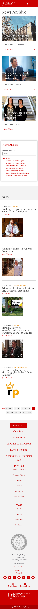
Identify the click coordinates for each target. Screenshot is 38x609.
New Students (19, 497)
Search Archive (8, 150)
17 (15, 408)
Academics (19, 437)
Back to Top (18, 426)
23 (8, 412)
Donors (19, 480)
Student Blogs (25, 586)
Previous (9, 408)
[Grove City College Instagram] (14, 577)
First (3, 408)
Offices (19, 514)
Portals (19, 509)
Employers (19, 491)
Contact (19, 573)
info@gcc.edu (19, 566)
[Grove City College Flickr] (28, 577)
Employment (19, 520)
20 (26, 408)
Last (29, 412)
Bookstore (19, 525)
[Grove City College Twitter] (9, 577)
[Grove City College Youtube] (19, 577)
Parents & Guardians (19, 470)
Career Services (20, 285)
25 (16, 412)
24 (12, 412)
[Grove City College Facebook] (5, 577)
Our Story (19, 431)
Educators (19, 486)
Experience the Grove (19, 443)
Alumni (16, 206)
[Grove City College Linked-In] (33, 577)
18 (18, 408)
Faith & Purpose (19, 449)
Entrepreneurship (21, 367)
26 (20, 412)
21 (29, 408)
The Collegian (13, 586)
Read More (6, 214)
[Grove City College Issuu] (23, 577)
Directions (19, 570)
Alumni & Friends (19, 475)
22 (33, 408)
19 (22, 408)
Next (24, 412)
